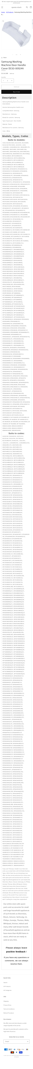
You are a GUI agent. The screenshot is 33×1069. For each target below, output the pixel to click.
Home (3, 12)
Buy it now (16, 92)
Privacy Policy (7, 1005)
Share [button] (5, 57)
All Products (9, 12)
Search (5, 982)
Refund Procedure (9, 1013)
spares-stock (9, 1055)
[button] (2, 7)
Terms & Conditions (9, 1009)
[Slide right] (20, 54)
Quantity (3, 77)
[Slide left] (13, 54)
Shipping (6, 1001)
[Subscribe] (27, 1042)
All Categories (7, 990)
